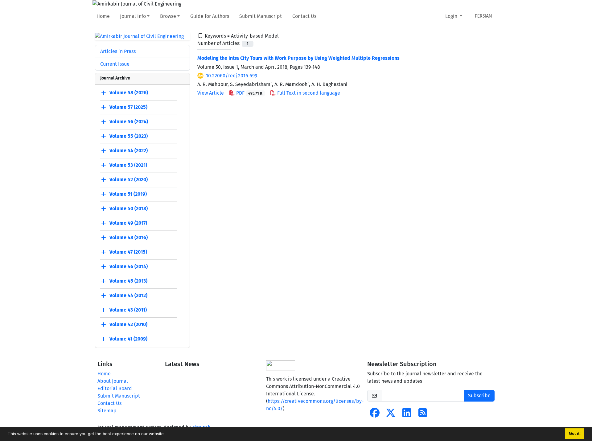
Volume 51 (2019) (128, 194)
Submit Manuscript (260, 16)
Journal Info (133, 16)
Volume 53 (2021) (128, 165)
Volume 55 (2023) (128, 136)
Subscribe (479, 395)
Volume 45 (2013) (128, 281)
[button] (167, 434)
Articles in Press (118, 51)
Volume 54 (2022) (128, 151)
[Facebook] (374, 415)
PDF (248, 93)
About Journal (112, 381)
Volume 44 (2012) (128, 296)
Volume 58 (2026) (128, 93)
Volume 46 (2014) (128, 267)
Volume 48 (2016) (128, 238)
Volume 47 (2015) (128, 252)
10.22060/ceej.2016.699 (231, 76)
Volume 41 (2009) (128, 339)
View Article (210, 93)
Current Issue (115, 64)
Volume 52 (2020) (128, 180)
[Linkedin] (406, 415)
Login (451, 16)
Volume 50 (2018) (128, 209)
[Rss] (422, 415)
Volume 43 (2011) (128, 310)
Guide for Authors (209, 16)
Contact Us (304, 16)
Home (103, 16)
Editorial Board (114, 388)
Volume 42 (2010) (128, 325)
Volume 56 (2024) (128, 122)
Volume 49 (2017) (128, 223)
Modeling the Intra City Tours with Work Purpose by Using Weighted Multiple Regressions (298, 58)
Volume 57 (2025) (128, 107)
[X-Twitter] (390, 415)
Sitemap (107, 411)
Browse (168, 16)
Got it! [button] (575, 433)
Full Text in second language (308, 93)
